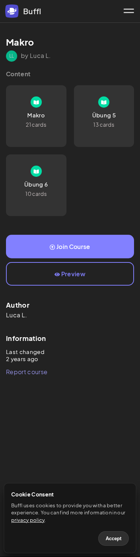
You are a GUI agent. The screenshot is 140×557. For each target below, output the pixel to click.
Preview (73, 274)
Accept (113, 538)
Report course (26, 372)
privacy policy (27, 520)
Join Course (73, 246)
